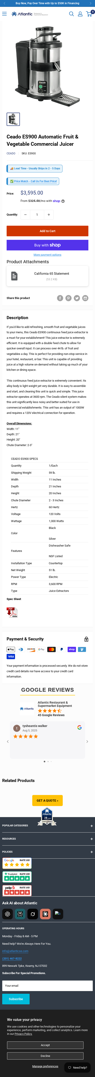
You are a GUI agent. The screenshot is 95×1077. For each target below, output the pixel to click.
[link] (47, 3)
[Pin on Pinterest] (68, 298)
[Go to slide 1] (44, 761)
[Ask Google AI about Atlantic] (58, 914)
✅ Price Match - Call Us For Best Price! (33, 181)
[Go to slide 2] (48, 761)
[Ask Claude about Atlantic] (45, 914)
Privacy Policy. (23, 1033)
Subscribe (16, 999)
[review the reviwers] (79, 728)
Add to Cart (47, 231)
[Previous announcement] (4, 3)
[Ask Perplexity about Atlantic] (20, 914)
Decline (45, 1056)
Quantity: (12, 214)
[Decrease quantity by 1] (25, 214)
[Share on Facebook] (60, 298)
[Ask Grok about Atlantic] (32, 914)
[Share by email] (85, 298)
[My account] (80, 13)
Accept (45, 1045)
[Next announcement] (90, 3)
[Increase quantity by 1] (48, 214)
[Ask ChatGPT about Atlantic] (7, 914)
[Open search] (71, 13)
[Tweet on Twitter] (77, 298)
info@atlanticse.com (15, 951)
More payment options (47, 254)
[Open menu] (4, 13)
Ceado (11, 153)
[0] (89, 14)
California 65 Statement (51, 274)
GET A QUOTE (47, 800)
